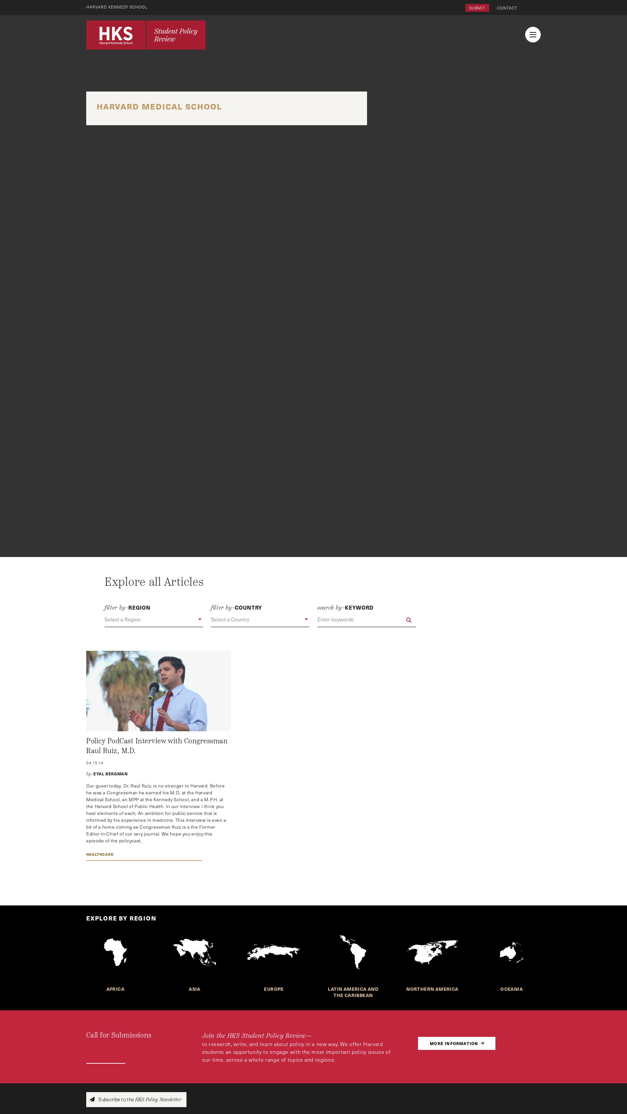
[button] (153, 619)
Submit (477, 7)
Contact (507, 7)
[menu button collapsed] (533, 34)
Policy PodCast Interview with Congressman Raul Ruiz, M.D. (157, 745)
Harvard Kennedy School (117, 6)
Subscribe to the (139, 1099)
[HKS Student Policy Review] (146, 35)
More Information (454, 1043)
